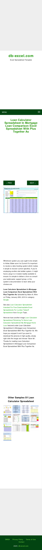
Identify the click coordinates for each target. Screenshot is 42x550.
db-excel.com (21, 55)
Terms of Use (31, 539)
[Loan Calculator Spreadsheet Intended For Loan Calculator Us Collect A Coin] (7, 418)
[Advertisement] (21, 26)
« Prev (9, 183)
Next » (33, 183)
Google (6, 300)
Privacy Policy (18, 539)
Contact (21, 542)
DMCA (7, 539)
